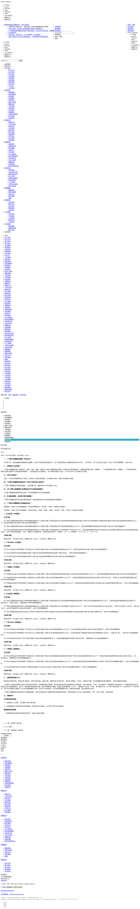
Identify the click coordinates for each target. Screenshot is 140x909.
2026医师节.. (12, 32)
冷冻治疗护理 (13, 172)
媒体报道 (11, 208)
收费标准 (11, 112)
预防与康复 (12, 192)
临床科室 (11, 130)
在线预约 (8, 64)
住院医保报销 (13, 114)
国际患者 (11, 104)
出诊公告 (11, 202)
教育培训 (8, 168)
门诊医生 (11, 216)
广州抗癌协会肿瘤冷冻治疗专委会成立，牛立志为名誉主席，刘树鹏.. (31, 30)
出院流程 (11, 108)
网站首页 (8, 66)
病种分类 (11, 126)
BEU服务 (11, 138)
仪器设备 (11, 80)
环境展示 (11, 78)
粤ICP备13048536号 (7, 890)
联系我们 (58, 34)
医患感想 (11, 226)
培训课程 (11, 170)
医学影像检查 (13, 156)
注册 (133, 24)
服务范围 (11, 92)
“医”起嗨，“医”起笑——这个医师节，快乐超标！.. (25, 34)
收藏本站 (131, 28)
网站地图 (131, 30)
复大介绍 (11, 70)
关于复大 (8, 68)
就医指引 (8, 90)
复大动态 (11, 206)
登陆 (129, 24)
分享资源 (8, 224)
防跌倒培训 (12, 180)
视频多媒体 (12, 228)
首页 (6, 235)
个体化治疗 (12, 124)
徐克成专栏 (12, 158)
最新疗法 (11, 122)
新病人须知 (12, 102)
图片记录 (11, 230)
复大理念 (11, 72)
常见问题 (11, 116)
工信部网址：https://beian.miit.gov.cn (12, 894)
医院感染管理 (13, 174)
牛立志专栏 (12, 160)
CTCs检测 (11, 182)
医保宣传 (11, 220)
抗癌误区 (11, 140)
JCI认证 (11, 86)
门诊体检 (11, 218)
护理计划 (11, 136)
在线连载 (11, 164)
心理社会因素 (13, 184)
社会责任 (11, 84)
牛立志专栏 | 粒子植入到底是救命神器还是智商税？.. (26, 28)
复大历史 (11, 74)
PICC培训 (11, 176)
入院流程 (11, 106)
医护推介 (11, 204)
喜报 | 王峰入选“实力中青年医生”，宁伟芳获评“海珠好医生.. (28, 36)
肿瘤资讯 (8, 200)
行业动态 (11, 210)
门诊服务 (8, 212)
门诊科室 (11, 214)
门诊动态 (11, 222)
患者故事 (11, 134)
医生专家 (11, 132)
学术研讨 (11, 152)
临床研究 (11, 144)
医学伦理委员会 (13, 166)
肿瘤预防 (8, 188)
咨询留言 (131, 26)
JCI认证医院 (25, 24)
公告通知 (11, 76)
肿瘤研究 (8, 142)
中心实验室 (12, 154)
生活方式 (11, 194)
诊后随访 (11, 110)
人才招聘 (11, 88)
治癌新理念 (12, 146)
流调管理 (11, 118)
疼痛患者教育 (13, 178)
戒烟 (9, 198)
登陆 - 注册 (58, 36)
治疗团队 (11, 128)
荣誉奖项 (11, 82)
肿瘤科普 (11, 162)
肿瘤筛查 (11, 190)
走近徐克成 (12, 186)
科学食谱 (11, 196)
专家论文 (11, 150)
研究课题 (11, 148)
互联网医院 (12, 94)
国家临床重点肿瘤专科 (12, 24)
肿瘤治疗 (8, 120)
